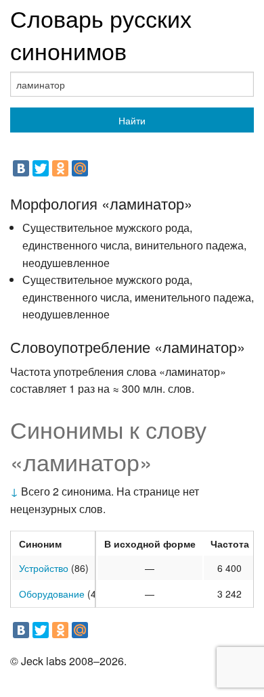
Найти (132, 120)
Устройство (43, 568)
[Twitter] (40, 168)
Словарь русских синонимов (101, 34)
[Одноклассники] (60, 168)
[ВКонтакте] (21, 168)
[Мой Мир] (80, 168)
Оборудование (52, 593)
